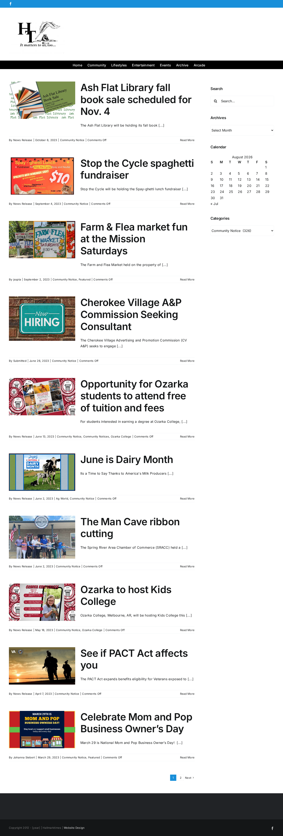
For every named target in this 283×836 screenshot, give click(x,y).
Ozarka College (121, 436)
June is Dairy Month (126, 459)
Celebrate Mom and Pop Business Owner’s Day (136, 723)
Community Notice (72, 140)
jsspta (17, 279)
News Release (22, 140)
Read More (187, 140)
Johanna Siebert (24, 757)
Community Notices (96, 436)
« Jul (214, 204)
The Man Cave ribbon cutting (130, 527)
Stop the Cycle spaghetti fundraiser (137, 169)
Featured (85, 279)
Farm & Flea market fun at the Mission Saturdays (133, 239)
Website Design (74, 827)
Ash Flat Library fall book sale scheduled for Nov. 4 (135, 99)
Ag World (62, 498)
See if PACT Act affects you (134, 659)
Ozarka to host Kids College (125, 595)
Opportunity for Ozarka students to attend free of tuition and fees (134, 396)
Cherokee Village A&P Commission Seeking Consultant (131, 314)
